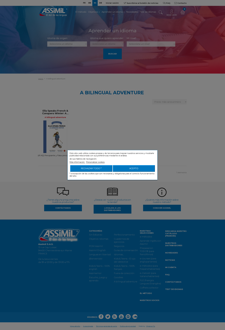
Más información (77, 162)
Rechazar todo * (91, 168)
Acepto (133, 168)
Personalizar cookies (95, 162)
